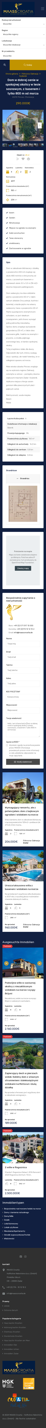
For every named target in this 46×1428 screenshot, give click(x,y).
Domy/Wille (8, 1216)
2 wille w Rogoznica (16, 1167)
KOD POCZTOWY (13, 692)
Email (8, 652)
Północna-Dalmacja (30, 74)
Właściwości (9, 1238)
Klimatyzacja (14, 223)
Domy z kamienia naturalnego (16, 1212)
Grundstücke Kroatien (13, 1336)
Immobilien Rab (10, 1345)
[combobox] (23, 25)
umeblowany (14, 243)
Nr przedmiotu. (8, 51)
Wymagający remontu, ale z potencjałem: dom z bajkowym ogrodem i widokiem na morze (22, 811)
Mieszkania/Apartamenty (14, 1231)
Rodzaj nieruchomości (11, 20)
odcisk (6, 1306)
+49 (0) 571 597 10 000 (23, 625)
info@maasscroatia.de (23, 632)
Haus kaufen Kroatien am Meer (17, 1341)
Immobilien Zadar (11, 1354)
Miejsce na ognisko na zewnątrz (22, 228)
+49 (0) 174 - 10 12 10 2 (16, 1287)
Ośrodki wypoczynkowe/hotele (17, 1235)
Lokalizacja (7, 41)
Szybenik (23, 76)
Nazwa (9, 638)
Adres (8, 678)
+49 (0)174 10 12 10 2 (25, 629)
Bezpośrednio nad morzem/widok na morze (22, 1209)
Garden (12, 218)
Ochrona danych (11, 1310)
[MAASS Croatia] (19, 8)
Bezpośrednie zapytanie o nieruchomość (20, 599)
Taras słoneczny (16, 238)
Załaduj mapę (23, 568)
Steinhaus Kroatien (12, 1332)
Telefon (9, 665)
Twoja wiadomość (13, 718)
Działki (6, 1220)
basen (11, 213)
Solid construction (17, 233)
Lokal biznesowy (11, 1224)
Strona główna (12, 74)
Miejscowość (11, 705)
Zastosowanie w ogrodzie (20, 248)
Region (5, 30)
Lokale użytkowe (11, 1227)
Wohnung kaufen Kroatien (15, 1327)
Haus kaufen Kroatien (13, 1323)
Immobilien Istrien (11, 1349)
